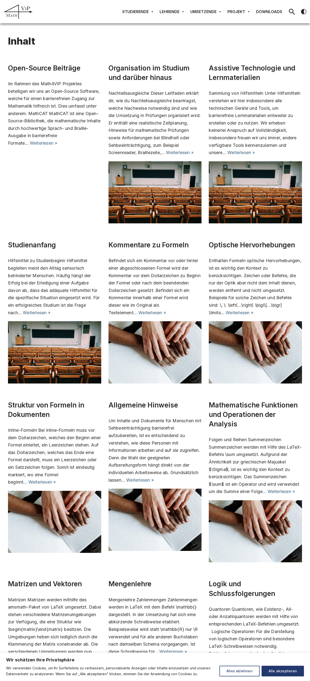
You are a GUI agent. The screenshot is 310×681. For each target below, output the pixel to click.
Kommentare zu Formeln (148, 245)
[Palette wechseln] (303, 11)
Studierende (135, 11)
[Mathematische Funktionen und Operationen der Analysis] (255, 531)
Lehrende (169, 11)
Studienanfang (32, 245)
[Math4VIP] (18, 11)
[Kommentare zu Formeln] (155, 352)
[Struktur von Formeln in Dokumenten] (54, 522)
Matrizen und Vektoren (45, 584)
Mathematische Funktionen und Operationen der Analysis (253, 414)
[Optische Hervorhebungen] (255, 352)
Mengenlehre (129, 584)
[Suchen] (292, 12)
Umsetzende (203, 11)
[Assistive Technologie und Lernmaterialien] (255, 192)
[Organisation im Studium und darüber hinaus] (155, 192)
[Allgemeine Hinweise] (155, 520)
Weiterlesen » (43, 143)
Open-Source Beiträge (44, 68)
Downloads (269, 11)
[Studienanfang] (54, 352)
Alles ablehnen (239, 671)
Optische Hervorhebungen (252, 245)
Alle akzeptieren (283, 671)
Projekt (236, 11)
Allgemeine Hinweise (143, 405)
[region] (155, 667)
